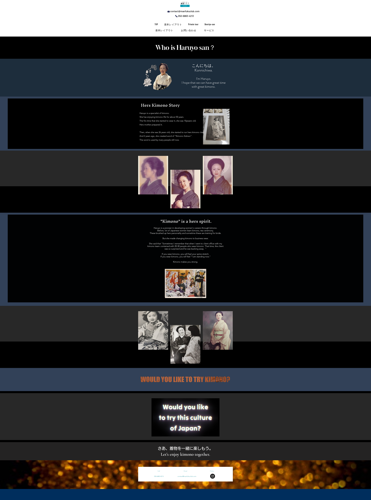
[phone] (176, 16)
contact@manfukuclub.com (185, 11)
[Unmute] (157, 434)
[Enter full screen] (217, 434)
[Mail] (168, 11)
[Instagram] (212, 476)
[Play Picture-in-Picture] (213, 434)
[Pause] (154, 434)
